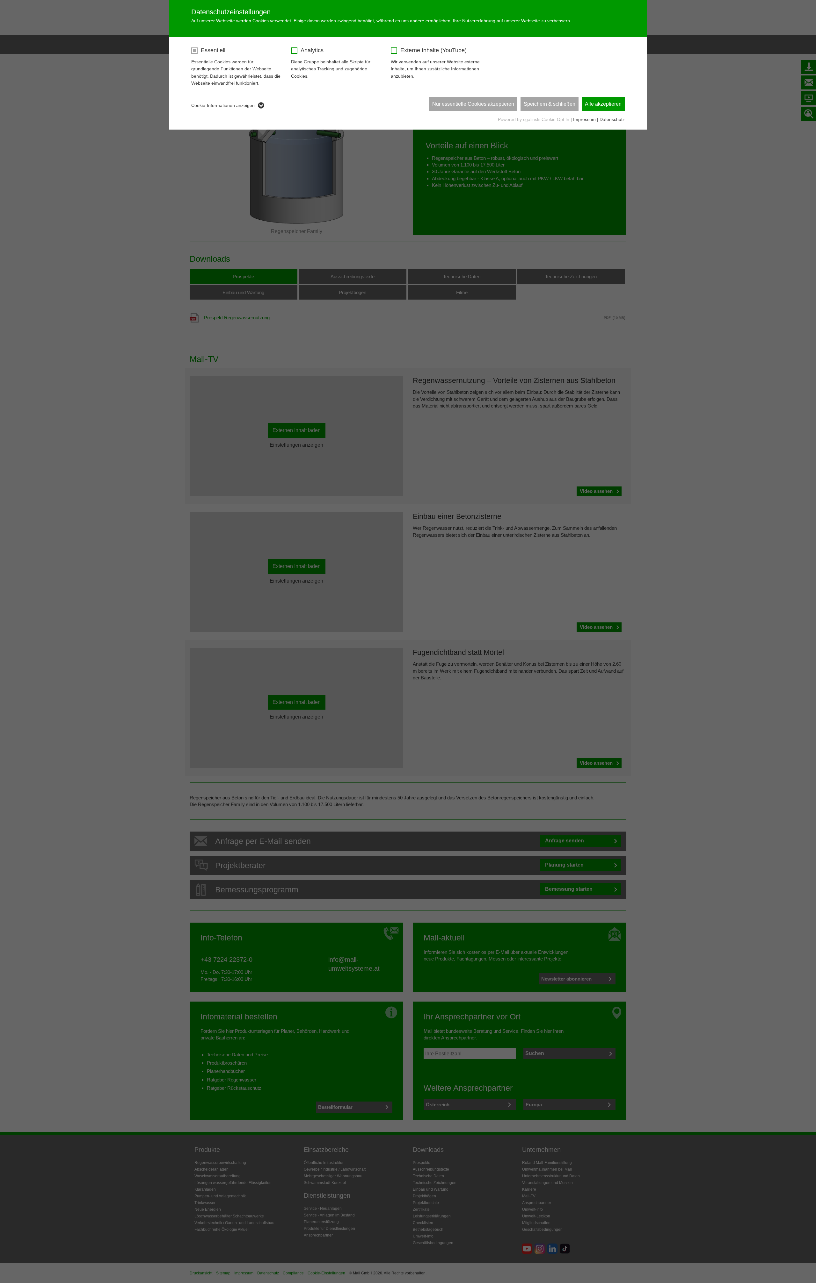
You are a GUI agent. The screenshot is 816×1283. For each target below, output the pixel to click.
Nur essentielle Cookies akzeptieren (473, 104)
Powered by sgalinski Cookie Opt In (534, 119)
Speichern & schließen (549, 104)
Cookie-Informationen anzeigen (223, 105)
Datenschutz (612, 119)
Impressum (584, 119)
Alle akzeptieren (603, 104)
